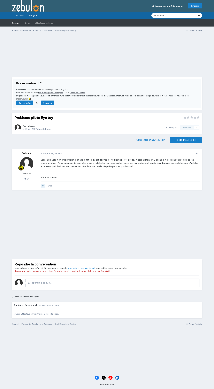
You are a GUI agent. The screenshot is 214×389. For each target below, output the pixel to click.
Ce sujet (188, 15)
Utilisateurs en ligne (44, 23)
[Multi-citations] (43, 186)
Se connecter (25, 103)
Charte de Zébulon (77, 93)
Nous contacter (107, 384)
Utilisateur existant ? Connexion (168, 6)
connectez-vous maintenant (81, 268)
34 (27, 179)
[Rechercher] (199, 15)
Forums (16, 23)
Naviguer (33, 15)
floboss (31, 126)
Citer (50, 186)
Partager (171, 127)
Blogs (27, 23)
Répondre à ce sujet (186, 140)
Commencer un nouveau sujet (150, 140)
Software (47, 129)
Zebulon (18, 15)
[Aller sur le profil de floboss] (18, 127)
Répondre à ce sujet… (41, 282)
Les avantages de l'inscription (50, 93)
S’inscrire (195, 6)
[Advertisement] (65, 56)
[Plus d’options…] (197, 153)
